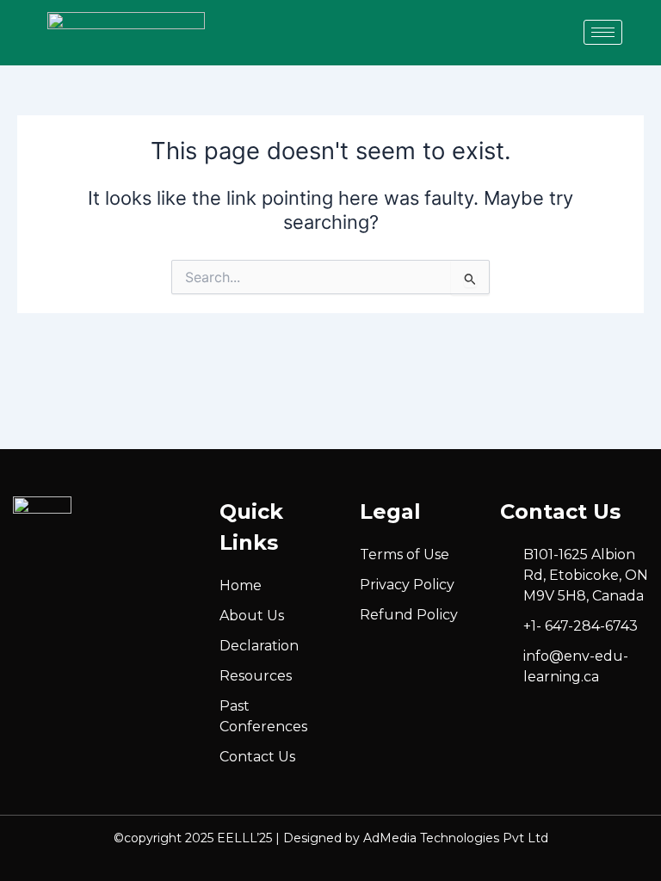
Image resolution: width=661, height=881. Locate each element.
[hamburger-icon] (603, 32)
